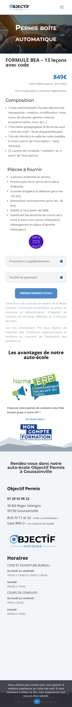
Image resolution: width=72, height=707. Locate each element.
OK (37, 701)
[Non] (67, 693)
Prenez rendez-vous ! (36, 293)
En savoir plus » (36, 419)
